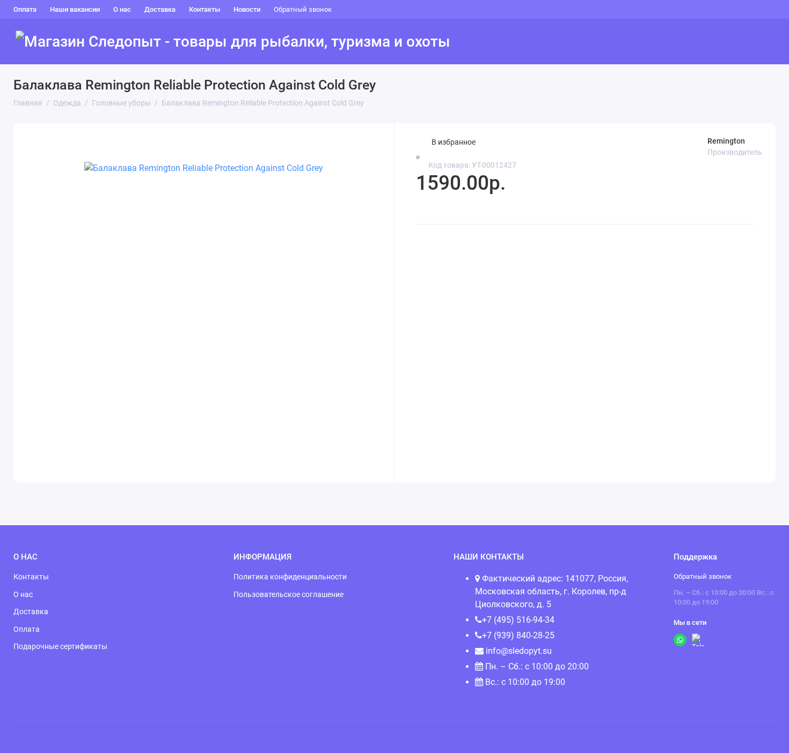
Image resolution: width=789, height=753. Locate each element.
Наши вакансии (75, 9)
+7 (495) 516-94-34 (518, 620)
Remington (726, 141)
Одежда (576, 42)
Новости (246, 9)
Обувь (534, 42)
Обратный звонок (303, 9)
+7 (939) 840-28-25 (518, 635)
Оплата (24, 9)
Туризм (493, 42)
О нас (122, 9)
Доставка (160, 9)
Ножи (667, 42)
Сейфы (750, 42)
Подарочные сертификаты (60, 646)
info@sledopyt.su (518, 651)
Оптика (707, 42)
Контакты (204, 9)
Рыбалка (623, 42)
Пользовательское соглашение (288, 594)
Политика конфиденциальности (290, 576)
